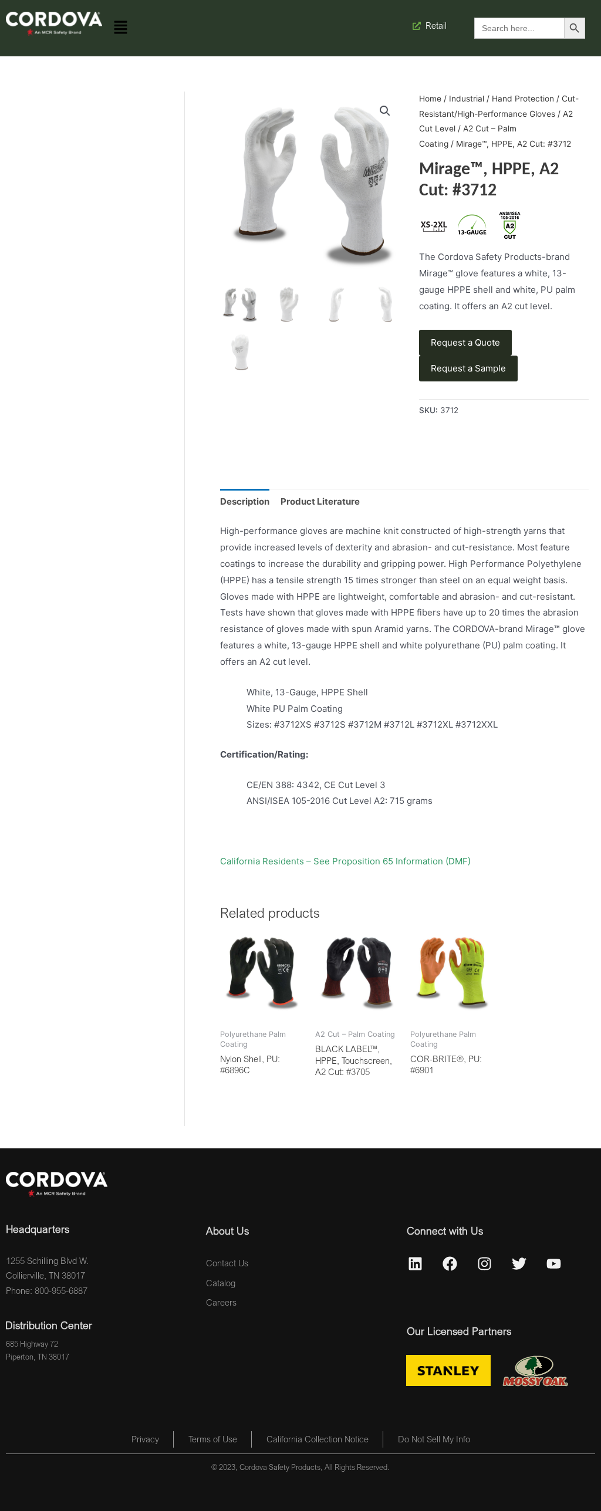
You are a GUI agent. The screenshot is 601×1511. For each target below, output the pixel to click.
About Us (227, 1230)
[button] (120, 27)
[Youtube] (554, 1264)
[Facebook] (450, 1264)
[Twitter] (519, 1264)
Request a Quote (465, 342)
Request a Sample (468, 368)
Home (430, 98)
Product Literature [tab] (320, 501)
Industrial (466, 98)
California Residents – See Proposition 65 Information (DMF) (345, 861)
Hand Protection (523, 98)
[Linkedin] (415, 1264)
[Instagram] (484, 1264)
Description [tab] (244, 501)
